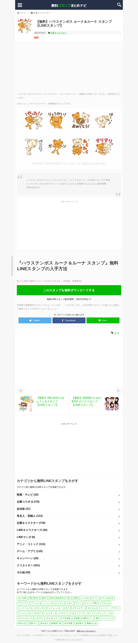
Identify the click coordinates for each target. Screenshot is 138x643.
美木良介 (44, 623)
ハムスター (49, 613)
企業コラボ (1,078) (28, 501)
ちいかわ (85, 598)
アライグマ (23, 603)
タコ (67, 608)
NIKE (75, 598)
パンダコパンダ (64, 613)
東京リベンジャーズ (105, 618)
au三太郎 (22, 598)
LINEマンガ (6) (26, 537)
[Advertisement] (69, 66)
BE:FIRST (33, 598)
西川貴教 (68, 623)
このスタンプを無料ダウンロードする (69, 290)
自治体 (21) (23, 508)
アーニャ (35, 603)
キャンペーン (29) (27, 558)
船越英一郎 (56, 623)
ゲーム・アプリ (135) (30, 551)
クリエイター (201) (28, 565)
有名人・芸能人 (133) (30, 515)
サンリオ (41, 608)
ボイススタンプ (25, 618)
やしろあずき (107, 598)
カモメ (69, 603)
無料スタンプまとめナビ (86, 631)
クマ (116, 332)
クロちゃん (105, 603)
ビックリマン (81, 613)
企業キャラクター (58, 33)
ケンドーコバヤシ (26, 608)
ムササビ (39, 618)
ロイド (56, 618)
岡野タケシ (88, 618)
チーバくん (23, 613)
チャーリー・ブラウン (109, 608)
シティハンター (55, 608)
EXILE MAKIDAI (56, 598)
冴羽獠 (77, 618)
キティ (79, 603)
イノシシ (46, 603)
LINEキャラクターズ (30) (32, 530)
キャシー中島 (91, 603)
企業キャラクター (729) (31, 522)
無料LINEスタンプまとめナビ (69, 640)
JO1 (68, 598)
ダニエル (92, 608)
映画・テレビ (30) (27, 494)
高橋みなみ (92, 623)
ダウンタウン (79, 608)
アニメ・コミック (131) (31, 544)
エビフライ (58, 603)
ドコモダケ (36, 613)
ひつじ (95, 598)
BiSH (43, 598)
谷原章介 (80, 623)
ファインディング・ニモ (101, 613)
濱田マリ (33, 623)
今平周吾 (66, 618)
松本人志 (22, 623)
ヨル (48, 618)
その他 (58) (23, 572)
